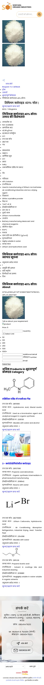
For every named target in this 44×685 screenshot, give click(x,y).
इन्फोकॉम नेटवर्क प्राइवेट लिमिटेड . (15, 680)
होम (3, 89)
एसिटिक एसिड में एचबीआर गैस (16, 399)
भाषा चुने (32, 666)
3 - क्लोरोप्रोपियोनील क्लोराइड (16, 463)
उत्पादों (4, 92)
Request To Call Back (11, 87)
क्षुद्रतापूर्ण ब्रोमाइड (9, 95)
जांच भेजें (8, 84)
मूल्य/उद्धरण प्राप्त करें (11, 106)
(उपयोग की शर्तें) (36, 678)
